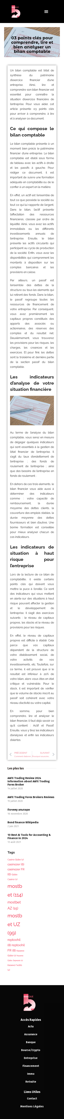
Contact (32, 1098)
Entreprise (31, 1058)
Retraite (30, 1081)
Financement (31, 1066)
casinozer (16, 864)
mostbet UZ (15, 924)
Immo (30, 1073)
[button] (46, 11)
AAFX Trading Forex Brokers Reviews (31, 797)
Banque (31, 1042)
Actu (31, 1026)
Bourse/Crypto (30, 1050)
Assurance (30, 1034)
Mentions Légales (32, 1106)
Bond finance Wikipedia (23, 822)
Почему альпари (19, 809)
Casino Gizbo (16, 859)
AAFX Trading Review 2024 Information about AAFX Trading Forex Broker (29, 781)
